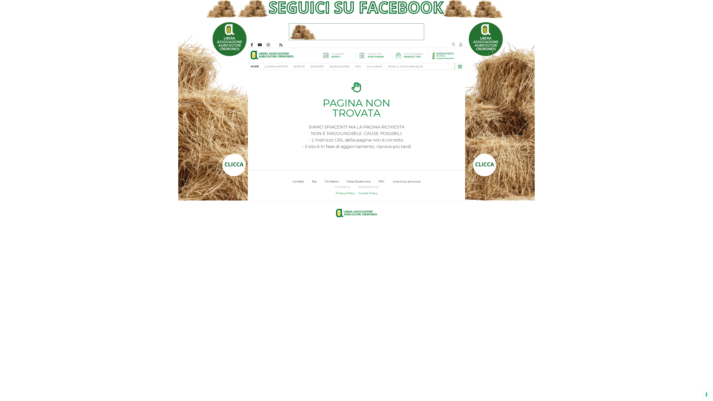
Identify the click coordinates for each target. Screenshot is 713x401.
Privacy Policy (345, 193)
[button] (460, 44)
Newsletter (412, 56)
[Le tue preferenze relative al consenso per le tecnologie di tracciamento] (706, 394)
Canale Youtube (262, 45)
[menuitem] (258, 66)
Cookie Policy (368, 193)
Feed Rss (283, 45)
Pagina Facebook (254, 45)
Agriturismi (376, 56)
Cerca (453, 44)
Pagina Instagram (271, 45)
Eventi (335, 56)
